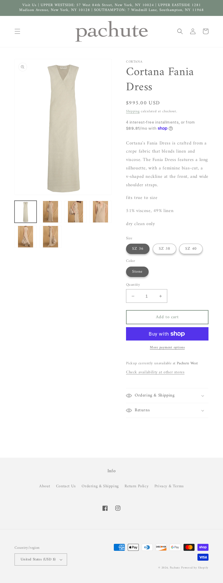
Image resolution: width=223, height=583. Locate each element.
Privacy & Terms (169, 486)
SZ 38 (164, 248)
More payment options (167, 347)
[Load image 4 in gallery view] (100, 212)
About (44, 486)
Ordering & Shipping (100, 486)
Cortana (134, 62)
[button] (17, 31)
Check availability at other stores (155, 372)
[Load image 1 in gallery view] (26, 212)
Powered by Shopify (194, 567)
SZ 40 (191, 248)
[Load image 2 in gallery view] (50, 212)
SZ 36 (137, 248)
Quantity (133, 285)
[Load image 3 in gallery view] (75, 212)
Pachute (175, 567)
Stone (137, 271)
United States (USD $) (38, 559)
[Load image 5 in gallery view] (26, 237)
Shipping (133, 111)
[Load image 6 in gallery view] (50, 237)
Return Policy (136, 486)
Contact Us (66, 486)
